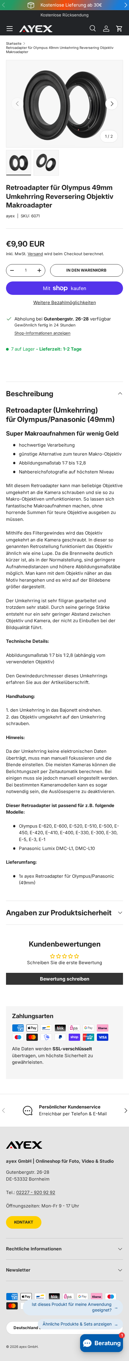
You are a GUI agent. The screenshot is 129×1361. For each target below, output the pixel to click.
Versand (35, 253)
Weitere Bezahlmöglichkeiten (64, 302)
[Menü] (9, 28)
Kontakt (23, 1222)
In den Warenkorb (86, 270)
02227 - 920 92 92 (35, 1192)
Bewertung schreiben (64, 979)
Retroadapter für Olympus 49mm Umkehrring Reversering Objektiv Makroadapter (59, 50)
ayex (10, 215)
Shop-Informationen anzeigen (42, 333)
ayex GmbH (28, 1347)
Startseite (14, 43)
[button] (119, 28)
